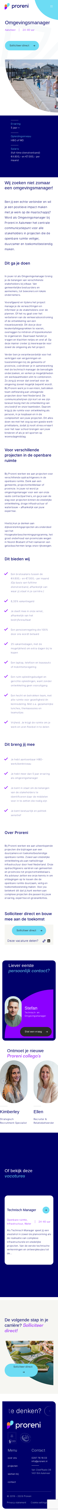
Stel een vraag (33, 1031)
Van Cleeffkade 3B (41, 1469)
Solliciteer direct (19, 45)
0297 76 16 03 (39, 1457)
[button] (4, 1095)
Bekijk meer (49, 1210)
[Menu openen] (51, 6)
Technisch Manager (21, 1210)
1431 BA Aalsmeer (41, 1473)
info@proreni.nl (39, 1461)
